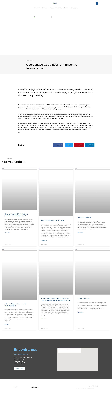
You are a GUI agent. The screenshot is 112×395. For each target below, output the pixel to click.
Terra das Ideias (94, 388)
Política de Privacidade (92, 386)
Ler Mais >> (7, 232)
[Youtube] (44, 387)
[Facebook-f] (41, 387)
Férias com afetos (84, 217)
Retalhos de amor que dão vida (52, 220)
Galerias (66, 7)
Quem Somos (37, 7)
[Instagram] (47, 387)
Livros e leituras (83, 298)
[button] (44, 7)
